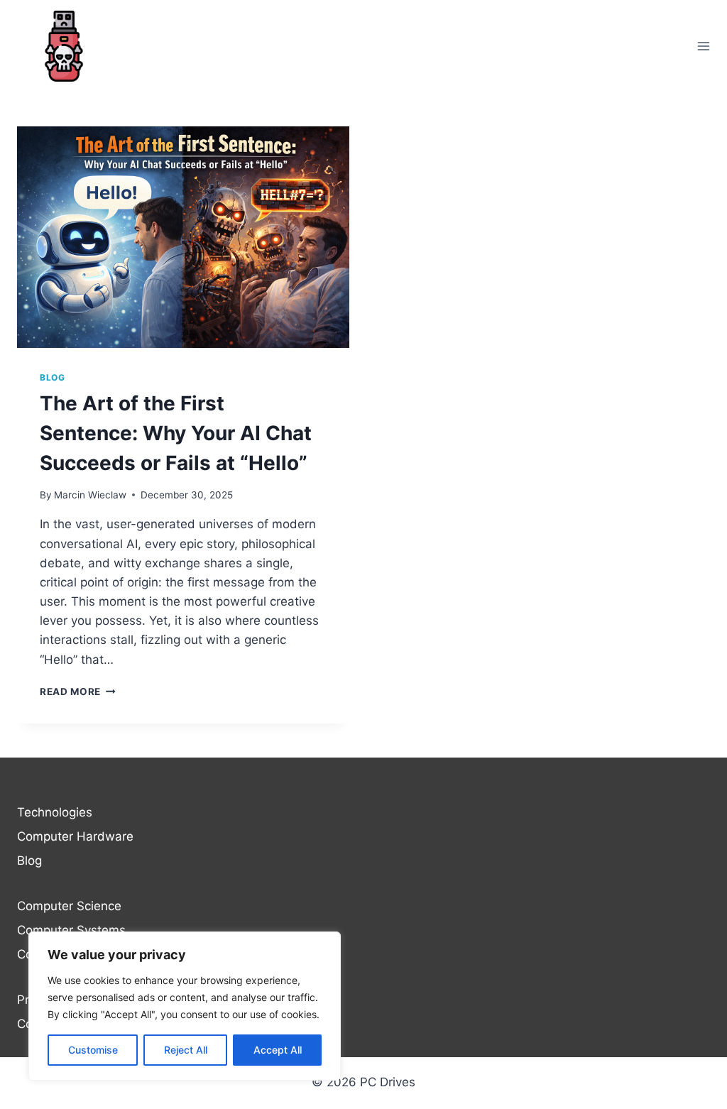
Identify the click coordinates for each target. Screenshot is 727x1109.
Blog (52, 377)
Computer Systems (71, 930)
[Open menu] (703, 46)
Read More (78, 691)
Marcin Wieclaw (90, 495)
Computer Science (69, 906)
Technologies (54, 812)
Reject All (185, 1050)
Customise (93, 1050)
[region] (184, 1006)
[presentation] (183, 237)
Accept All (277, 1050)
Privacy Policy (56, 1000)
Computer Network (71, 954)
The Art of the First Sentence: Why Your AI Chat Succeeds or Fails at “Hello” (176, 433)
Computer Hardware (75, 836)
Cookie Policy (55, 1024)
